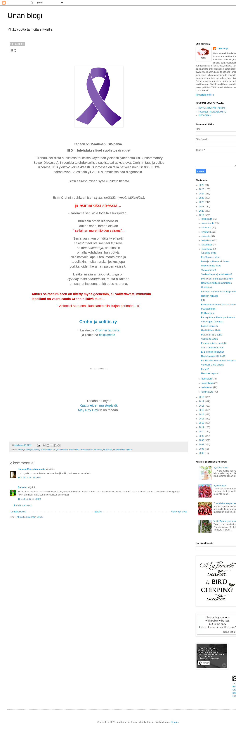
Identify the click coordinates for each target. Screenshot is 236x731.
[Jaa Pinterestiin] (58, 445)
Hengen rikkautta (209, 296)
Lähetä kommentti (23, 505)
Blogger (175, 722)
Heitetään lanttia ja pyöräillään (216, 283)
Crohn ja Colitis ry (32, 450)
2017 (202, 401)
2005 (202, 453)
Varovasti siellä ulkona (212, 364)
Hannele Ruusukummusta (31, 469)
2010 (202, 431)
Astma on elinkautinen (212, 347)
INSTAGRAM (204, 115)
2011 (202, 427)
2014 (202, 414)
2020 (202, 211)
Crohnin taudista (107, 330)
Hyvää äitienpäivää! (211, 330)
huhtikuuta (207, 378)
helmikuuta (207, 387)
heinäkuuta (207, 240)
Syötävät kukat (221, 467)
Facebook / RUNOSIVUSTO (212, 111)
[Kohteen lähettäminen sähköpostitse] (44, 445)
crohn (20, 450)
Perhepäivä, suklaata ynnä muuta (218, 317)
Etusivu (98, 511)
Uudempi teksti (18, 511)
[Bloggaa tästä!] (48, 445)
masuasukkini (87, 450)
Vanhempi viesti (179, 511)
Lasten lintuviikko (209, 326)
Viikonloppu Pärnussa (212, 321)
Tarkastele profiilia (205, 95)
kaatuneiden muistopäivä (68, 450)
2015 (202, 410)
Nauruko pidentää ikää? (213, 356)
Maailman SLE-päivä (211, 334)
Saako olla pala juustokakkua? (216, 274)
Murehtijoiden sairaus (122, 450)
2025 (202, 189)
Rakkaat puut (207, 313)
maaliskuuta (208, 383)
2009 (202, 436)
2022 (202, 202)
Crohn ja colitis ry (98, 321)
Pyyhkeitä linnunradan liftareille (217, 278)
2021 (202, 206)
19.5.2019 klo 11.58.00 (29, 499)
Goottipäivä (207, 287)
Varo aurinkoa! (208, 270)
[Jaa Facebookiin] (55, 445)
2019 (202, 215)
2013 (202, 418)
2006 (202, 449)
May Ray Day (88, 410)
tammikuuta (208, 392)
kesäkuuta (207, 244)
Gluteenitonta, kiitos (211, 265)
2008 (202, 440)
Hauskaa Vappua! (210, 373)
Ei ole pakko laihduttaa (212, 352)
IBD (54, 450)
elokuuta (206, 236)
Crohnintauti (46, 450)
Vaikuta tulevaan (209, 339)
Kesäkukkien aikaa (210, 257)
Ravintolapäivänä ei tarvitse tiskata (218, 304)
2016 (202, 406)
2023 (202, 198)
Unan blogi (24, 15)
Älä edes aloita (208, 253)
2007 (202, 444)
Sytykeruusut (220, 485)
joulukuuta (207, 219)
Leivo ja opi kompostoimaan (215, 261)
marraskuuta (208, 223)
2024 (202, 193)
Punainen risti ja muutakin (214, 343)
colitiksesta (107, 335)
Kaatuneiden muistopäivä (98, 405)
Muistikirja (107, 450)
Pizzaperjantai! (208, 308)
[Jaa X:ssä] (51, 445)
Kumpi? (205, 369)
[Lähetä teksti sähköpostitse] (38, 445)
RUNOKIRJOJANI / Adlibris (211, 108)
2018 (202, 397)
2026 (202, 185)
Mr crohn (98, 450)
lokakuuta (207, 227)
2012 (202, 423)
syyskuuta (207, 232)
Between (22, 487)
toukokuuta (207, 249)
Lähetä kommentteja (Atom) (29, 517)
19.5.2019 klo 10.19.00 (29, 477)
